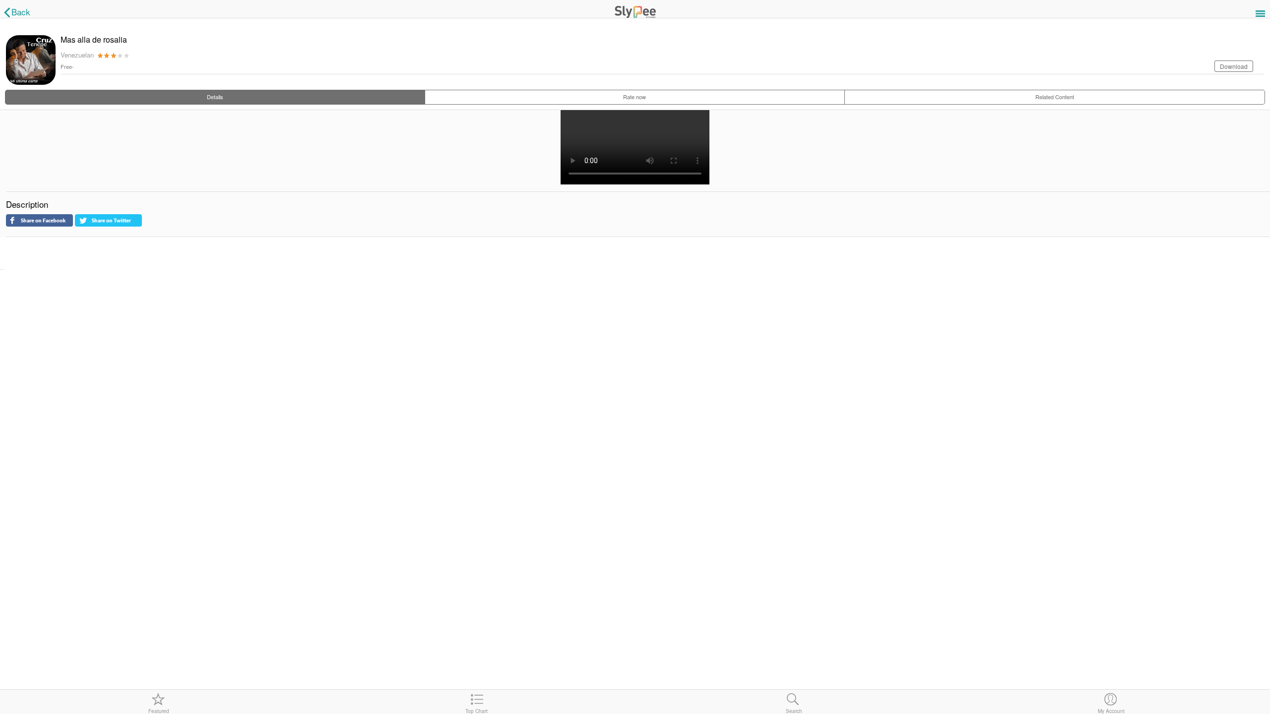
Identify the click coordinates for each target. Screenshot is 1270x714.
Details (215, 97)
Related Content (1054, 97)
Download (1234, 66)
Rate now (634, 97)
